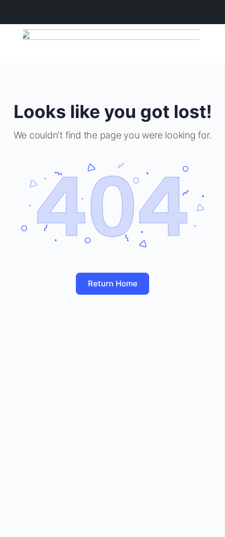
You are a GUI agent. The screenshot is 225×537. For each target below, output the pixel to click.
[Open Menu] (16, 43)
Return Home (113, 283)
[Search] (205, 44)
